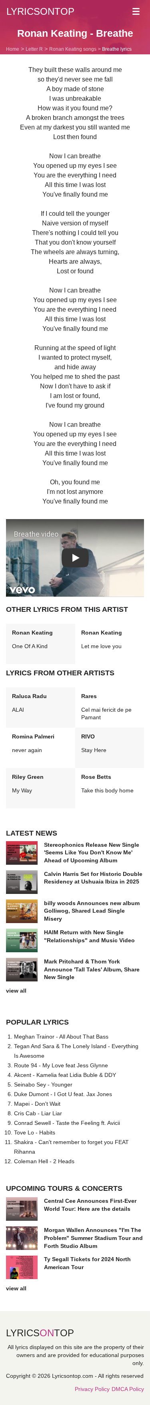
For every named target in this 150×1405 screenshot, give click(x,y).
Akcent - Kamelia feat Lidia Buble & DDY (65, 1075)
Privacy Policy (92, 1389)
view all (16, 990)
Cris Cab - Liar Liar (38, 1113)
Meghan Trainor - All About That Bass (61, 1036)
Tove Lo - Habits (34, 1132)
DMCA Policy (128, 1389)
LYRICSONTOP (40, 11)
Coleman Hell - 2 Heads (44, 1161)
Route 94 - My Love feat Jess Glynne (61, 1065)
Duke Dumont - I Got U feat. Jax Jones (63, 1094)
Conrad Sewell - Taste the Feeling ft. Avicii (67, 1123)
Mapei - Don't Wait (37, 1104)
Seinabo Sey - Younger (43, 1084)
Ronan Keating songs (72, 49)
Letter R (34, 49)
